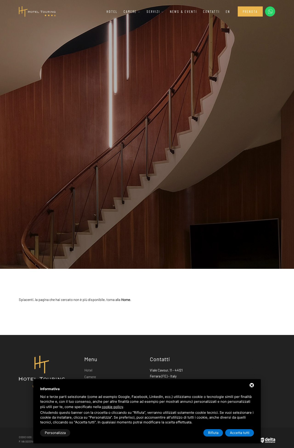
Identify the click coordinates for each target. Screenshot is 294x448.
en (228, 11)
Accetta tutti (239, 433)
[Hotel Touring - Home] (37, 11)
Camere (131, 11)
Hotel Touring (254, 359)
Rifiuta (213, 433)
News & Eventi (183, 11)
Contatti (211, 11)
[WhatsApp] (270, 11)
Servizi (154, 11)
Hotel (112, 11)
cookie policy (112, 407)
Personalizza (55, 433)
